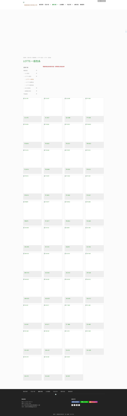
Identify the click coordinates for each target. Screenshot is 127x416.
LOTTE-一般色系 (30, 79)
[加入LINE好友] (84, 402)
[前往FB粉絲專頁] (75, 402)
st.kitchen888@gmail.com (31, 406)
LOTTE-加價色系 (30, 82)
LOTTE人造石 (40, 57)
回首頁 (24, 57)
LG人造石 (27, 73)
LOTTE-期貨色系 (30, 85)
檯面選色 (34, 57)
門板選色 (26, 94)
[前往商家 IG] (93, 402)
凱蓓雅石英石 (28, 91)
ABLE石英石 (28, 88)
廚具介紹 (29, 57)
